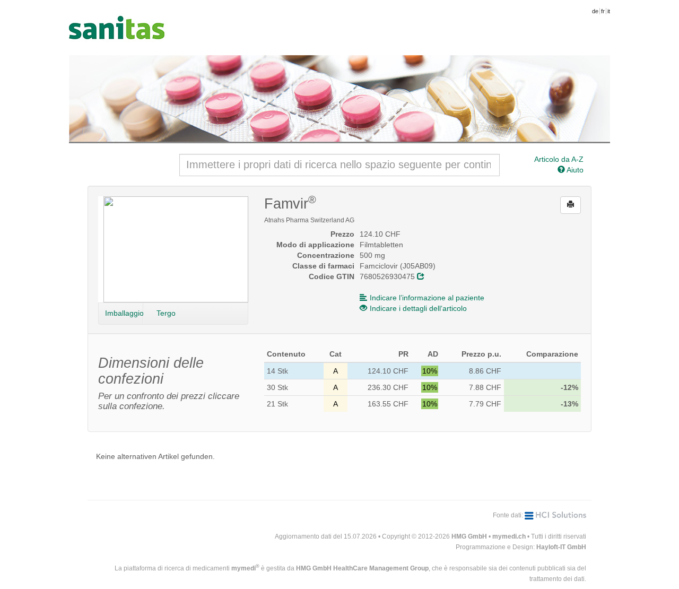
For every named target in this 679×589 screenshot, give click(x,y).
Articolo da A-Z (559, 159)
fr (603, 11)
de (595, 11)
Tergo (166, 313)
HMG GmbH (469, 536)
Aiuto (574, 170)
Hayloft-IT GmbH (561, 547)
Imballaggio (124, 313)
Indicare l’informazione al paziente (427, 297)
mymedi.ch (509, 536)
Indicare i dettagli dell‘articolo (418, 308)
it (608, 11)
